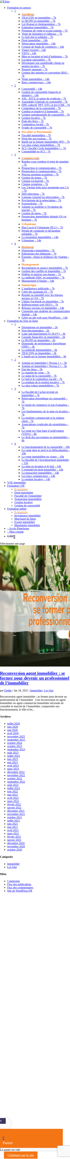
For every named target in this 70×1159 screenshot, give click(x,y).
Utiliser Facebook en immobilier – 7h (43, 301)
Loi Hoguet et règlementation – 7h (41, 24)
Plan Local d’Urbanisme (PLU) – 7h (42, 227)
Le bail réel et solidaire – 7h (37, 37)
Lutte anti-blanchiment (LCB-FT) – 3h (43, 333)
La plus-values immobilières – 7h (40, 385)
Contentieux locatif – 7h (35, 124)
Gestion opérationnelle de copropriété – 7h (46, 114)
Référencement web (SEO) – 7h (40, 304)
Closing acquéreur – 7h (35, 184)
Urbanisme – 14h (31, 240)
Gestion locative (23, 502)
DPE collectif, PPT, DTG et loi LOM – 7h (46, 105)
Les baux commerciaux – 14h (38, 476)
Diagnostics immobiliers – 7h (38, 250)
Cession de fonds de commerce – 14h (43, 46)
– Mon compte (15, 531)
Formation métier (17, 508)
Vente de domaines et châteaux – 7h (42, 33)
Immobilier (36, 690)
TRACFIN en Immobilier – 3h (39, 353)
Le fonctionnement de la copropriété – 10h (46, 446)
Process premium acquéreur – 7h (40, 174)
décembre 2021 (16, 810)
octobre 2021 (14, 817)
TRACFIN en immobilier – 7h (39, 17)
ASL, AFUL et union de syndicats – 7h (44, 98)
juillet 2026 (13, 723)
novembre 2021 (16, 814)
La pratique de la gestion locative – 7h (43, 382)
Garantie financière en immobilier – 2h (43, 337)
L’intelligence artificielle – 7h (38, 288)
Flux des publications (19, 884)
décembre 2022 (16, 772)
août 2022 (12, 784)
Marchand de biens (25, 518)
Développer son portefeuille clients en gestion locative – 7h (43, 64)
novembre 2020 (16, 846)
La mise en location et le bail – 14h (41, 466)
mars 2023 (13, 768)
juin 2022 (12, 791)
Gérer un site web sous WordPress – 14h (44, 317)
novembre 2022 (16, 775)
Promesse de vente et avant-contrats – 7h (44, 30)
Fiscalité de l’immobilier (28, 495)
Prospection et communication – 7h (41, 168)
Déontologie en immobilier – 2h (40, 327)
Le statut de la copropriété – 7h (39, 375)
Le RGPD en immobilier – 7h (38, 20)
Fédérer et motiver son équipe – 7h (41, 274)
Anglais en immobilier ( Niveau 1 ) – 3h (44, 362)
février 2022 (14, 804)
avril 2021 (13, 830)
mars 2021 (13, 833)
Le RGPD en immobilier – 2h (38, 340)
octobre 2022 (14, 778)
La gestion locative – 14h (36, 479)
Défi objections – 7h (33, 193)
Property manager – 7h (34, 69)
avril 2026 (13, 733)
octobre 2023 (14, 746)
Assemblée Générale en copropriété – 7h (44, 101)
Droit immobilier (23, 492)
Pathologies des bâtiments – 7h (39, 253)
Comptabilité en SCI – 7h (36, 151)
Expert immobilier (24, 522)
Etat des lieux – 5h (32, 369)
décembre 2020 (16, 843)
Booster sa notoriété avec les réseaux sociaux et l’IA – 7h (42, 296)
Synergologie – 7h (32, 203)
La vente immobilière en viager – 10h (43, 456)
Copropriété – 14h (32, 88)
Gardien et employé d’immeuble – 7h (43, 111)
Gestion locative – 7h (34, 117)
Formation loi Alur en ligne (22, 320)
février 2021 (14, 836)
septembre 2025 (16, 739)
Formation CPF (16, 485)
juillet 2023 (13, 755)
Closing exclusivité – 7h (35, 180)
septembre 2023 (16, 749)
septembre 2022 (16, 781)
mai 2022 (12, 794)
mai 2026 (12, 730)
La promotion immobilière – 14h (40, 237)
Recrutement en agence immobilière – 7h (45, 267)
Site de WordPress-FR (19, 890)
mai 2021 (12, 827)
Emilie (8, 690)
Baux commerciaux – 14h (36, 82)
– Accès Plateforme (18, 528)
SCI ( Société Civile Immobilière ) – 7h (44, 148)
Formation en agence (19, 7)
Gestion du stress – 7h (34, 213)
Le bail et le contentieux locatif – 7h (42, 379)
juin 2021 (12, 823)
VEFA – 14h (29, 53)
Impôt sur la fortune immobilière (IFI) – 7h (46, 141)
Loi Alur (48, 690)
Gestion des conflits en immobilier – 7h (44, 271)
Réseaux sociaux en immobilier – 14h (43, 307)
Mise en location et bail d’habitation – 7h (45, 56)
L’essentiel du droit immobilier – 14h (42, 469)
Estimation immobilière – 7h (37, 27)
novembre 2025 (16, 736)
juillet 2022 (13, 788)
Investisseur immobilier (27, 515)
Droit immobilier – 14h (35, 40)
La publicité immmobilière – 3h (39, 349)
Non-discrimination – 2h (35, 330)
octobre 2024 (14, 742)
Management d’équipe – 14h (38, 280)
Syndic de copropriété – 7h (37, 127)
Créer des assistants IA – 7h (37, 291)
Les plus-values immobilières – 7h (41, 145)
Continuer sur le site (21, 1155)
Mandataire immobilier (27, 525)
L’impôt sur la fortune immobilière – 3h (44, 356)
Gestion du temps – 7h (34, 177)
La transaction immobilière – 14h (40, 472)
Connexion (13, 881)
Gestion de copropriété (27, 505)
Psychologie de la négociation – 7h (41, 200)
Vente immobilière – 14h (35, 79)
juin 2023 (12, 759)
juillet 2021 (13, 820)
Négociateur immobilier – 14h (38, 43)
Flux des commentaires (20, 887)
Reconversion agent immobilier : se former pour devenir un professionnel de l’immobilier (34, 678)
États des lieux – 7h (33, 121)
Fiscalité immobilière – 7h (36, 135)
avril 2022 (13, 797)
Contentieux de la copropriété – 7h (41, 108)
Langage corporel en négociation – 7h (43, 197)
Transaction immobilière (28, 499)
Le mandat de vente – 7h (36, 372)
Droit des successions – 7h (37, 138)
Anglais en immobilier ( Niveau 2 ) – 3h (44, 366)
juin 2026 (12, 726)
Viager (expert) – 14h (34, 50)
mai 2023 (12, 762)
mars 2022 (13, 801)
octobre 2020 (14, 849)
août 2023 (12, 752)
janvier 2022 (14, 807)
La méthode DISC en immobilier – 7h (43, 277)
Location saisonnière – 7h (36, 59)
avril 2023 (13, 765)
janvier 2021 (14, 839)
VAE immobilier (16, 482)
